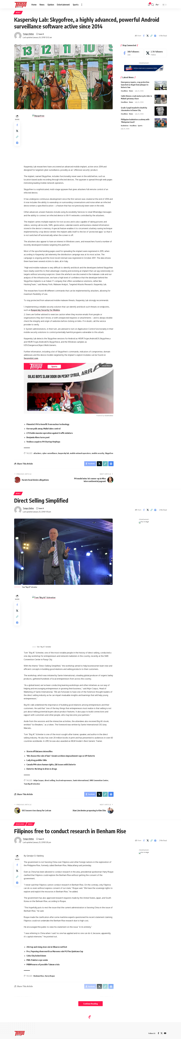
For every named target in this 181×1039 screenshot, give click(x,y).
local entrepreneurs (64, 780)
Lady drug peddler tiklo (36, 760)
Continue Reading (90, 1004)
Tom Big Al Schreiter (32, 784)
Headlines (124, 91)
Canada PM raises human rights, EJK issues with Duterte (51, 764)
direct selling (50, 780)
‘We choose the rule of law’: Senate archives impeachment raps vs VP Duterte (60, 756)
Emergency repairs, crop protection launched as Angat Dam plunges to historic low (135, 84)
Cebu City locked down (36, 955)
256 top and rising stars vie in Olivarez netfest (46, 947)
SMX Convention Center (99, 780)
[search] (152, 4)
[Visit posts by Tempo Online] (18, 35)
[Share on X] (147, 36)
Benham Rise (38, 976)
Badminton (124, 126)
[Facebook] (132, 53)
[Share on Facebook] (143, 36)
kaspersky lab (63, 453)
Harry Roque (50, 976)
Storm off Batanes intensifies (39, 751)
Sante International (81, 780)
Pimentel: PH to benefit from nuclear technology (47, 424)
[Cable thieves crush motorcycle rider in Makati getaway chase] (161, 99)
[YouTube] (165, 1033)
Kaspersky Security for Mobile (45, 310)
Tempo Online (28, 34)
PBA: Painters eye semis (37, 960)
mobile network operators (80, 453)
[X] (155, 53)
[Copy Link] (151, 36)
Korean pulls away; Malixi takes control (43, 428)
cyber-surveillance (49, 453)
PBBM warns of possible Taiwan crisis (43, 964)
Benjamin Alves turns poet (38, 437)
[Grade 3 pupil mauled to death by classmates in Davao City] (161, 111)
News (18, 12)
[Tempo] (20, 4)
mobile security (98, 453)
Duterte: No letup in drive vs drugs (41, 769)
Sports (140, 126)
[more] (81, 4)
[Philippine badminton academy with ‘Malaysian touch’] (161, 122)
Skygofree (109, 453)
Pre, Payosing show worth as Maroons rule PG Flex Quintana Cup (54, 951)
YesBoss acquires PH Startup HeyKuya (43, 441)
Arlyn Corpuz (38, 780)
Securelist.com (31, 358)
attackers (37, 453)
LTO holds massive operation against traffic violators (49, 433)
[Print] (155, 36)
